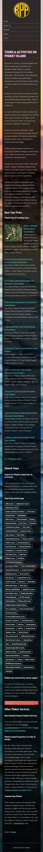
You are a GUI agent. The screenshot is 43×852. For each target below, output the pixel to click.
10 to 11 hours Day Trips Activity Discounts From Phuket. (18, 371)
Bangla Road (10, 515)
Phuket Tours (15, 459)
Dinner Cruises (28, 539)
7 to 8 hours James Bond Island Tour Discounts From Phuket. (19, 282)
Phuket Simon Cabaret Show (16, 605)
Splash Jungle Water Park (15, 648)
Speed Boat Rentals (19, 644)
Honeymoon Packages (14, 562)
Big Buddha (22, 515)
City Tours (27, 527)
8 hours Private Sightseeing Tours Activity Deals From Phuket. (19, 260)
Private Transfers (12, 620)
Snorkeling (28, 640)
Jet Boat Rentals (28, 570)
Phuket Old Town (24, 601)
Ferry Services (11, 546)
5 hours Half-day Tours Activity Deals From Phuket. (20, 328)
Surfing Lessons (25, 652)
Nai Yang (23, 585)
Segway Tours (11, 632)
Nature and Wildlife (13, 589)
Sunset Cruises (11, 652)
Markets (22, 582)
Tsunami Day (18, 823)
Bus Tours (23, 523)
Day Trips (20, 535)
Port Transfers (11, 609)
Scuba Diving (30, 628)
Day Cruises (10, 535)
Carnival (33, 523)
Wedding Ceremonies (14, 663)
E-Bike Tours (10, 543)
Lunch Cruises (11, 582)
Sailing (20, 628)
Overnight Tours (12, 593)
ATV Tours (31, 511)
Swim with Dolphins (13, 655)
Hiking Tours (10, 558)
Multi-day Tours (12, 585)
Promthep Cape (27, 620)
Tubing (19, 659)
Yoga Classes (29, 667)
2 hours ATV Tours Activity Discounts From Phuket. (20, 392)
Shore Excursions (12, 636)
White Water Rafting (13, 667)
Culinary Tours (26, 531)
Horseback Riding (12, 566)
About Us (7, 25)
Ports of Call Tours (26, 609)
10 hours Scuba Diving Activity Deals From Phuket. (20, 438)
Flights (6, 34)
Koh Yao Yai (10, 578)
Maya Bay (31, 582)
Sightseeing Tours (28, 636)
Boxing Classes (11, 523)
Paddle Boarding (27, 593)
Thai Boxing (10, 659)
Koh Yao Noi (24, 574)
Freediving (10, 550)
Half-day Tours (11, 554)
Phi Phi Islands (24, 597)
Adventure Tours (23, 504)
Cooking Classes (12, 531)
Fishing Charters (25, 546)
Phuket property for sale (15, 790)
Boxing (32, 519)
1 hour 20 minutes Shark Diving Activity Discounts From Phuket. (21, 414)
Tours (5, 38)
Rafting (21, 624)
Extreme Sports (23, 543)
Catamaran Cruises (13, 527)
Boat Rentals (22, 519)
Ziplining (9, 671)
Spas (7, 644)
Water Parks (30, 659)
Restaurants (10, 628)
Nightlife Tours (29, 589)
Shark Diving (23, 632)
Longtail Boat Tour (24, 578)
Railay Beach (31, 624)
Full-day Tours (21, 550)
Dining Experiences (13, 539)
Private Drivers (11, 613)
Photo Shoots (11, 601)
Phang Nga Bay (11, 597)
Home (5, 21)
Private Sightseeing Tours (15, 617)
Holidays (21, 558)
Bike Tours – (10, 519)
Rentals (6, 30)
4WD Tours (9, 504)
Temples (26, 655)
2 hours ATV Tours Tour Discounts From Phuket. (21, 349)
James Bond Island (12, 570)
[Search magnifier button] (36, 703)
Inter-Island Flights (28, 566)
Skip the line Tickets (13, 640)
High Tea (22, 554)
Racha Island (10, 624)
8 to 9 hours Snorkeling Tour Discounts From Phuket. (21, 303)
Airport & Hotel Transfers (15, 511)
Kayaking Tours (11, 574)
